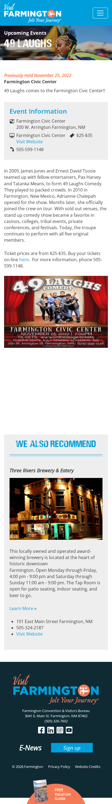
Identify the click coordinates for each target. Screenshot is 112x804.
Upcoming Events (25, 33)
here (24, 260)
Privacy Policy (59, 766)
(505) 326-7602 (56, 721)
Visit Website (29, 142)
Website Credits (87, 766)
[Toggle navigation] (100, 13)
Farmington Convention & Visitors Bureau (56, 710)
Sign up (71, 747)
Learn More (21, 608)
